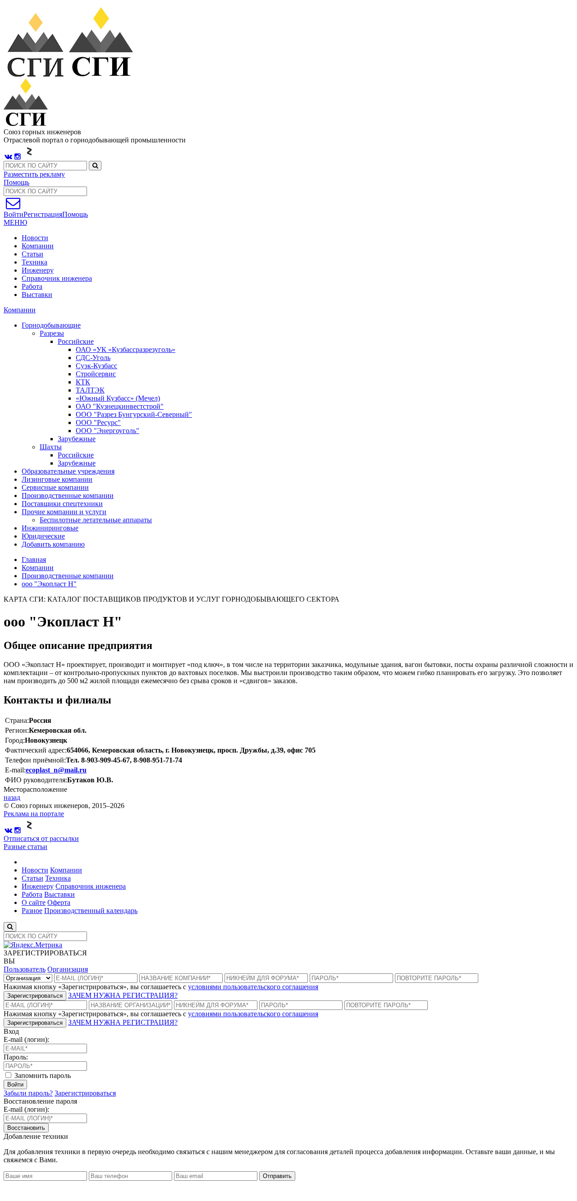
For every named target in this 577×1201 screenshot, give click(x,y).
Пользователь (25, 969)
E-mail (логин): (26, 1039)
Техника (34, 262)
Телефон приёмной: (35, 760)
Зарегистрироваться (35, 995)
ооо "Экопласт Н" (49, 584)
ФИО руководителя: (36, 780)
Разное (32, 910)
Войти (15, 1084)
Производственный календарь (90, 910)
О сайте (34, 902)
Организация (67, 969)
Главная (34, 559)
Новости (35, 238)
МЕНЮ (15, 222)
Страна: (17, 720)
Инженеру (38, 270)
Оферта (58, 902)
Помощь (16, 182)
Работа (32, 286)
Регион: (17, 730)
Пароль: (16, 1057)
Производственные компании (68, 576)
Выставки (37, 294)
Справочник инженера (57, 278)
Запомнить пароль (42, 1075)
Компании (38, 246)
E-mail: (15, 770)
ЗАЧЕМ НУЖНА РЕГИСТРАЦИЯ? (123, 995)
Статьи (32, 254)
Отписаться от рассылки (41, 838)
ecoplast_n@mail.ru (56, 770)
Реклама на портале (34, 813)
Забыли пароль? (28, 1093)
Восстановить (26, 1127)
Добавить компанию (53, 544)
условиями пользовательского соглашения (253, 987)
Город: (15, 740)
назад (12, 797)
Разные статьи (25, 846)
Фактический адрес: (36, 750)
